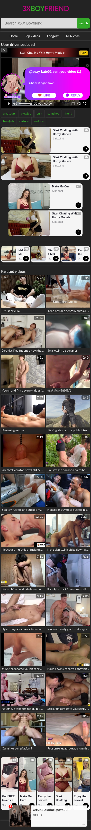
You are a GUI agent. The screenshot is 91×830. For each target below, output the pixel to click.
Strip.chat (58, 138)
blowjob (26, 113)
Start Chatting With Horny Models (42, 52)
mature (24, 121)
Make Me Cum (61, 186)
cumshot (53, 113)
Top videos (32, 36)
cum (39, 113)
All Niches (73, 36)
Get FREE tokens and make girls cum (9, 798)
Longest (53, 36)
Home (14, 36)
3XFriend (45, 8)
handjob (8, 121)
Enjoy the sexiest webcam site (83, 252)
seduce (39, 121)
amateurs (9, 113)
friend (68, 113)
